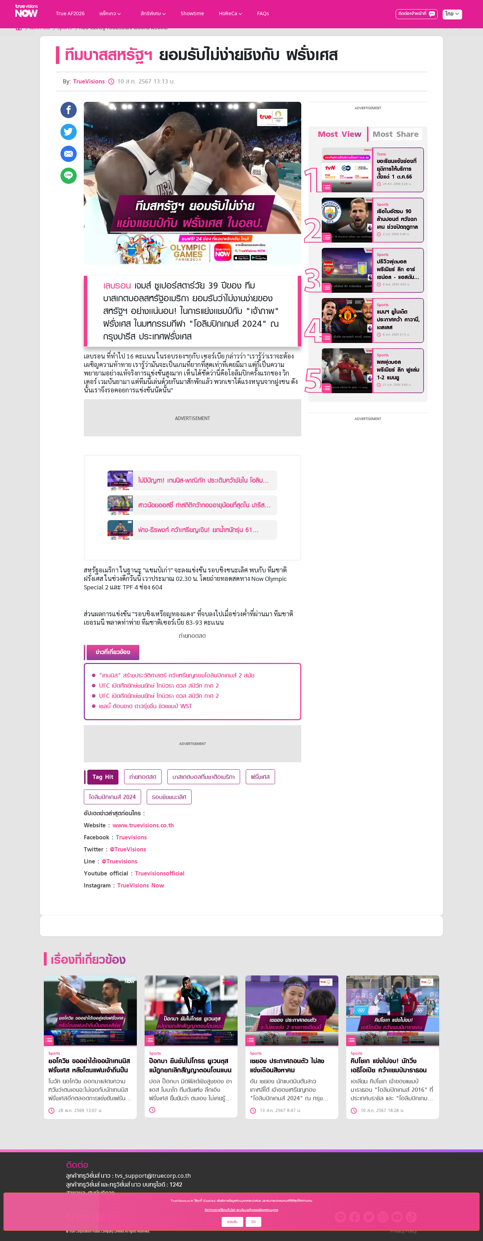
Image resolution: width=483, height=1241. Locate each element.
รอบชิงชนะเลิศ (169, 797)
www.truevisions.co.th (143, 825)
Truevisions (131, 837)
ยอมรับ (232, 1221)
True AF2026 (70, 14)
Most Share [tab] (396, 134)
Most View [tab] (339, 134)
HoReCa (228, 14)
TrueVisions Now (140, 885)
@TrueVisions (128, 849)
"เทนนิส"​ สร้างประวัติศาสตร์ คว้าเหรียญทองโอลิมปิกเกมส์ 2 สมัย (176, 675)
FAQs (263, 14)
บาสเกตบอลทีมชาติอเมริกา (204, 776)
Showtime (192, 14)
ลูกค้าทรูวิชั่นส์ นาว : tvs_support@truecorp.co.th (128, 1176)
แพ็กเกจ (107, 14)
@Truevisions (119, 861)
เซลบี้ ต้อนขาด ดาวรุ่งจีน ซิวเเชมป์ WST (145, 706)
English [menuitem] (447, 39)
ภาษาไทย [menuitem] (445, 28)
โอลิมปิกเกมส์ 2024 (112, 797)
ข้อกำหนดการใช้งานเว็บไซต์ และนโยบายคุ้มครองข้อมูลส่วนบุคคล (241, 1209)
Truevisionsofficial (160, 873)
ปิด (253, 1221)
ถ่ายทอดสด (142, 776)
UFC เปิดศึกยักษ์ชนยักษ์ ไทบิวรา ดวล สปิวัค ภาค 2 (159, 685)
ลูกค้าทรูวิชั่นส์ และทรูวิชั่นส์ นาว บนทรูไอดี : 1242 (124, 1185)
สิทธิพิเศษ (151, 14)
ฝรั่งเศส (260, 776)
